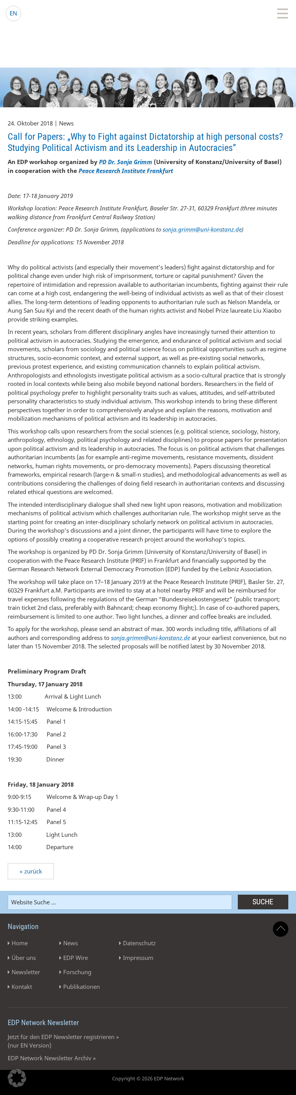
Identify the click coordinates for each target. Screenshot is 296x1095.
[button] (17, 1078)
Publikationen (81, 986)
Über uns (24, 957)
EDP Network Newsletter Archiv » (52, 1058)
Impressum (138, 957)
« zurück (31, 871)
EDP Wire (75, 957)
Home (20, 943)
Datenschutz (139, 943)
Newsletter (26, 972)
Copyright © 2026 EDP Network (148, 1078)
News (70, 943)
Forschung (77, 972)
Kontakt (22, 986)
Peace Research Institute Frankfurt (126, 170)
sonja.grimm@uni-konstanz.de (202, 229)
